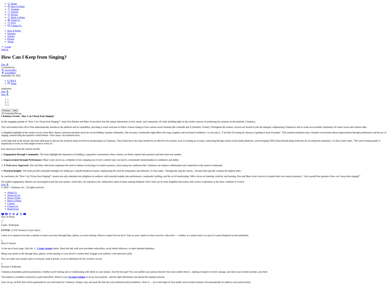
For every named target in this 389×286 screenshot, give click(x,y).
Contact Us (12, 206)
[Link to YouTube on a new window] (24, 214)
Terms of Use (13, 195)
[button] (12, 3)
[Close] (2, 220)
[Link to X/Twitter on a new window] (20, 214)
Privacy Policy (14, 198)
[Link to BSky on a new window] (2, 214)
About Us (12, 192)
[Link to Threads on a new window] (13, 214)
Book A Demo (14, 200)
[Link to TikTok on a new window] (17, 214)
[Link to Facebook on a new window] (6, 214)
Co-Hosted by (8, 67)
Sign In (4, 49)
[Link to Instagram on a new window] (10, 214)
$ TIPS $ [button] (11, 80)
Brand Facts (13, 209)
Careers (11, 203)
